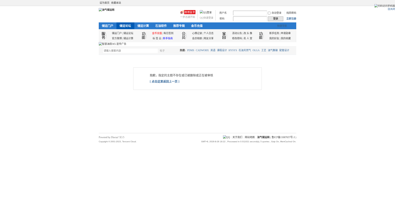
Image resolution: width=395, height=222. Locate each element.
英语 (212, 50)
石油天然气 (245, 50)
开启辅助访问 (290, 3)
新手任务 (274, 33)
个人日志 (209, 33)
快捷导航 (282, 25)
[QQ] (226, 137)
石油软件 (161, 25)
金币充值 (197, 25)
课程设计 (222, 50)
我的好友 (274, 38)
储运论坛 (125, 25)
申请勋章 (286, 33)
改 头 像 (248, 33)
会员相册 (197, 38)
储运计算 (143, 25)
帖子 (162, 50)
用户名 (223, 13)
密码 (222, 18)
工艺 (263, 50)
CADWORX (202, 50)
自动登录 (276, 13)
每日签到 (168, 33)
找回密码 (291, 13)
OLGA (256, 50)
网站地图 (250, 137)
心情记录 (197, 33)
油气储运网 (263, 137)
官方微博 (117, 38)
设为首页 (104, 2)
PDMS (190, 50)
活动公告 (237, 33)
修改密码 (237, 38)
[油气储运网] (106, 9)
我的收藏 (286, 38)
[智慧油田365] (112, 44)
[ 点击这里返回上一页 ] (164, 81)
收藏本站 (116, 2)
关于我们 (237, 137)
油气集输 (273, 50)
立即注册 (291, 18)
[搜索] (174, 50)
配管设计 (284, 50)
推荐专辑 (179, 25)
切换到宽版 (294, 3)
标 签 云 (157, 38)
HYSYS (233, 50)
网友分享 (209, 38)
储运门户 (107, 25)
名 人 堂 (248, 38)
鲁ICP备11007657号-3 (283, 137)
